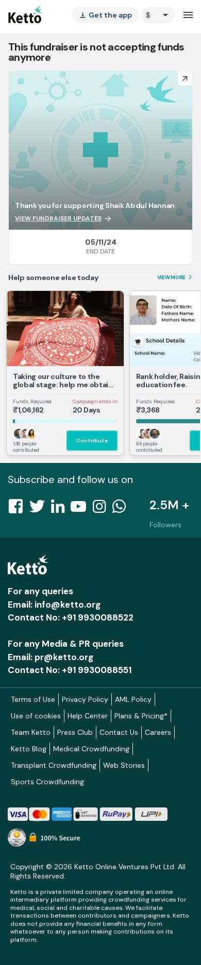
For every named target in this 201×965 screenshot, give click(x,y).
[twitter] (40, 509)
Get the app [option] (105, 15)
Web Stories (124, 765)
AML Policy (133, 699)
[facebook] (18, 509)
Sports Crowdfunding (47, 781)
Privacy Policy (85, 699)
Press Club (75, 732)
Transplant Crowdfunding (53, 765)
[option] (158, 15)
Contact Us (118, 732)
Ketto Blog (28, 748)
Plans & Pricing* (140, 715)
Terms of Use (33, 699)
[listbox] (105, 15)
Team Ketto (31, 732)
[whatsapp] (122, 509)
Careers (158, 732)
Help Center (88, 715)
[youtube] (81, 509)
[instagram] (102, 509)
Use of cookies (36, 715)
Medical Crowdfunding (91, 748)
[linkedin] (61, 509)
